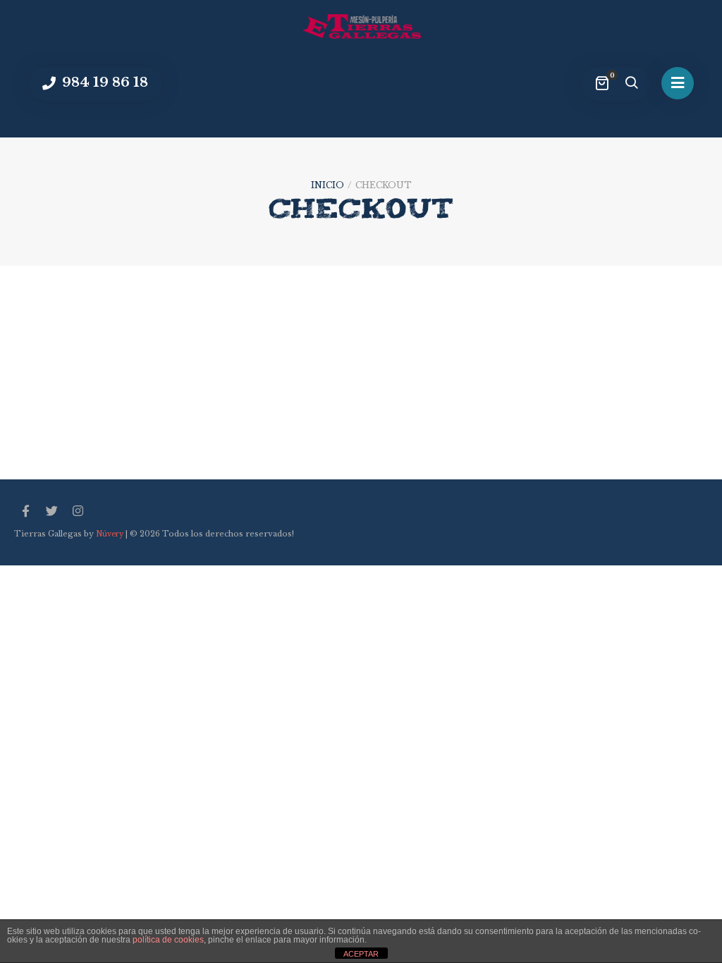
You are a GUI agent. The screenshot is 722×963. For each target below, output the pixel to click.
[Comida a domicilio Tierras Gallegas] (361, 26)
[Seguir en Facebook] (25, 512)
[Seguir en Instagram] (77, 512)
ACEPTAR (361, 954)
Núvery (109, 534)
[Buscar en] (631, 84)
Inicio (327, 185)
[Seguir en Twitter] (51, 512)
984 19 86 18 (103, 82)
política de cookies (168, 940)
